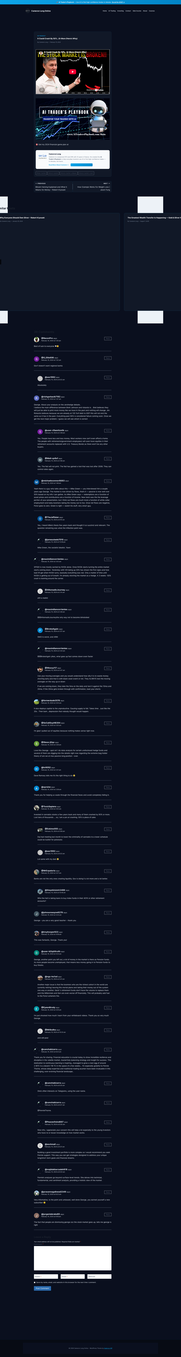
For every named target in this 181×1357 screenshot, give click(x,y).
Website (91, 1277)
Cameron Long (43, 42)
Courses (152, 11)
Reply (108, 338)
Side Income (137, 11)
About (145, 11)
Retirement (41, 36)
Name (38, 1277)
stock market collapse (68, 173)
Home (105, 11)
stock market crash (86, 173)
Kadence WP (108, 1348)
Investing (120, 11)
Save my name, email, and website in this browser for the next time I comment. (66, 1282)
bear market (41, 173)
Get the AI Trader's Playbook (81, 165)
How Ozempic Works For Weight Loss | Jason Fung (93, 187)
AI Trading (112, 11)
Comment (39, 1244)
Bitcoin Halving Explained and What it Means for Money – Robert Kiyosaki (51, 187)
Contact (128, 11)
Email (65, 1277)
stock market (53, 173)
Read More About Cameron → (59, 165)
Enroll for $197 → (118, 2)
